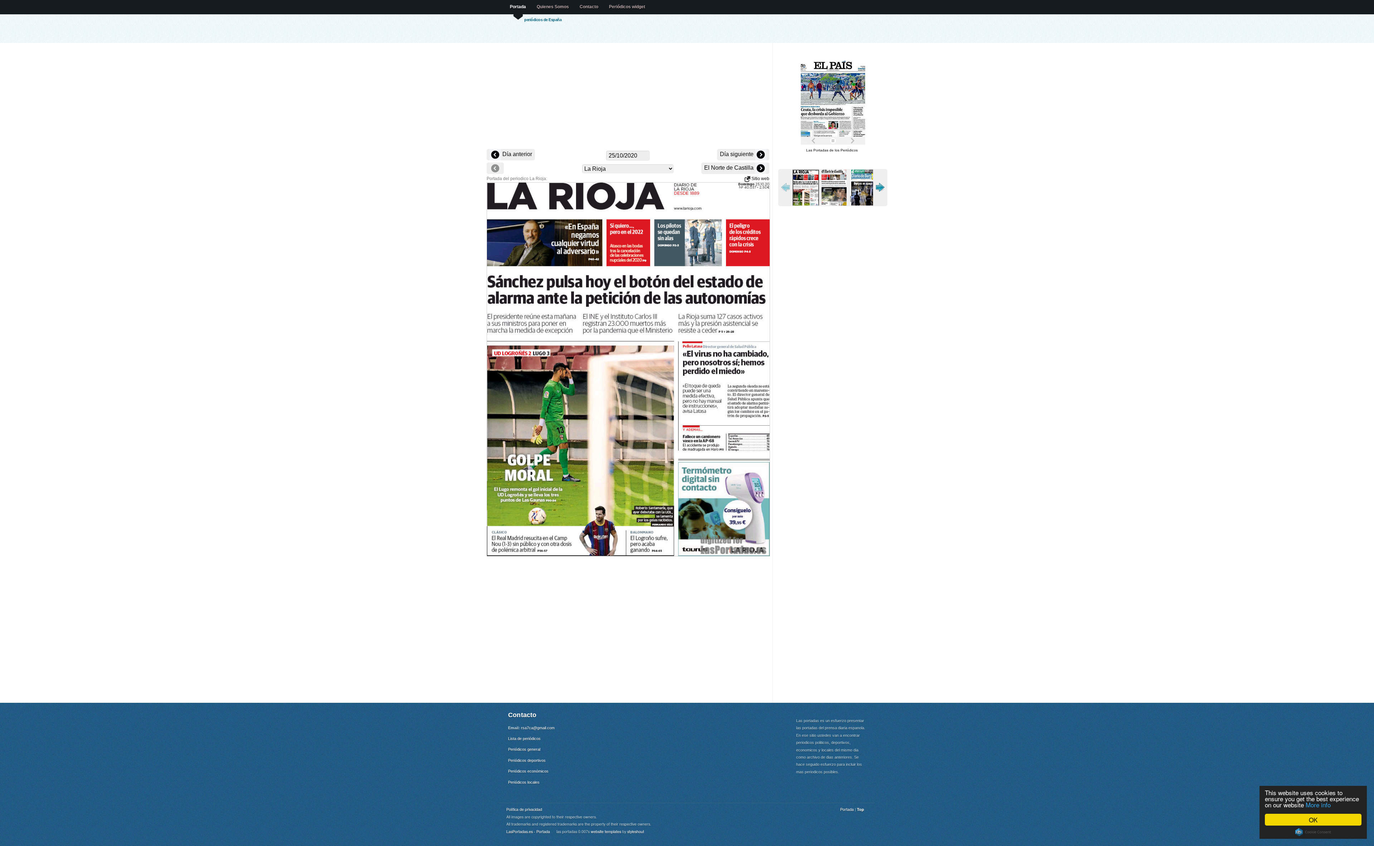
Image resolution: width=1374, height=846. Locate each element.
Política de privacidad (524, 809)
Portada (518, 6)
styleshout (635, 831)
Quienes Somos (553, 6)
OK (1313, 819)
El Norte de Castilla (729, 168)
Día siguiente (737, 154)
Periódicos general (524, 749)
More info (1318, 804)
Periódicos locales (524, 782)
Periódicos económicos (528, 771)
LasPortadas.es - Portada (528, 831)
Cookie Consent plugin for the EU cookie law (1313, 832)
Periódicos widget (627, 6)
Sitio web (759, 178)
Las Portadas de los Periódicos (832, 150)
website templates (606, 831)
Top (860, 809)
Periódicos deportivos (527, 760)
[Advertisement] (628, 97)
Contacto (589, 6)
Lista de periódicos (524, 738)
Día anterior (516, 154)
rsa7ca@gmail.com (538, 728)
